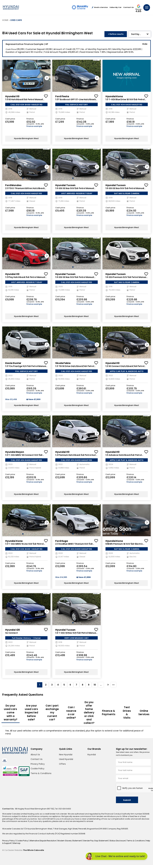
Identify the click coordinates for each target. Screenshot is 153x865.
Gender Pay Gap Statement (96, 840)
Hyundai (91, 754)
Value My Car (115, 7)
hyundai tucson (65, 185)
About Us (35, 754)
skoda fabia (62, 363)
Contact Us (128, 7)
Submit (127, 800)
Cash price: (10, 119)
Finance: (30, 119)
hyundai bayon (14, 452)
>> (113, 684)
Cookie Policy (37, 768)
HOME (5, 20)
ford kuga (61, 541)
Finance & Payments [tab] (108, 712)
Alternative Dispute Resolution (43, 840)
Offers (62, 763)
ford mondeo (13, 185)
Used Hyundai (66, 759)
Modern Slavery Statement (70, 840)
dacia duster (13, 363)
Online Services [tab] (143, 712)
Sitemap (16, 843)
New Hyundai (65, 754)
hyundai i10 (12, 96)
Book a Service (101, 7)
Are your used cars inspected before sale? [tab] (31, 712)
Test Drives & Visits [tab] (127, 712)
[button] (47, 78)
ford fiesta (62, 96)
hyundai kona (114, 96)
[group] (26, 76)
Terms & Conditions (41, 773)
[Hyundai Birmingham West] (11, 7)
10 (95, 684)
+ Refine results (115, 34)
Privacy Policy (38, 763)
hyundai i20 (12, 630)
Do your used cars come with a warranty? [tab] (10, 712)
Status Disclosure (118, 840)
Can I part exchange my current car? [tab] (52, 712)
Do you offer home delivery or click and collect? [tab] (89, 712)
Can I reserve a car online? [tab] (71, 712)
